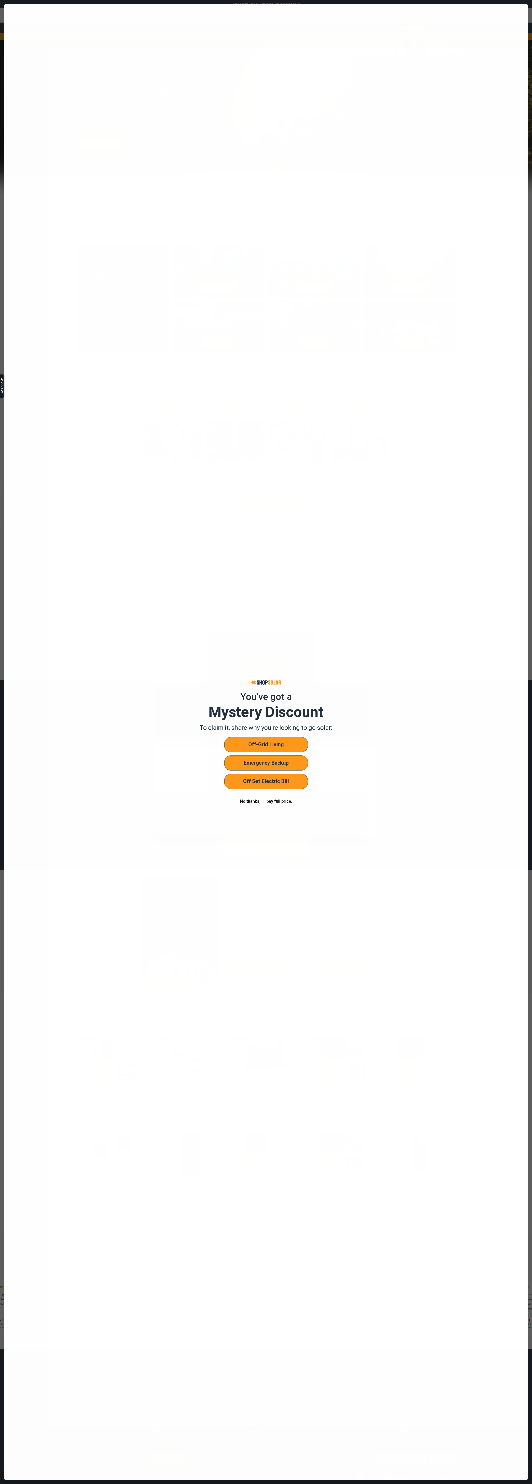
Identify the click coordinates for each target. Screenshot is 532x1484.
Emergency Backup (266, 763)
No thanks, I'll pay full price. (266, 801)
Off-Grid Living (266, 744)
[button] (2, 386)
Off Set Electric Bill (266, 781)
